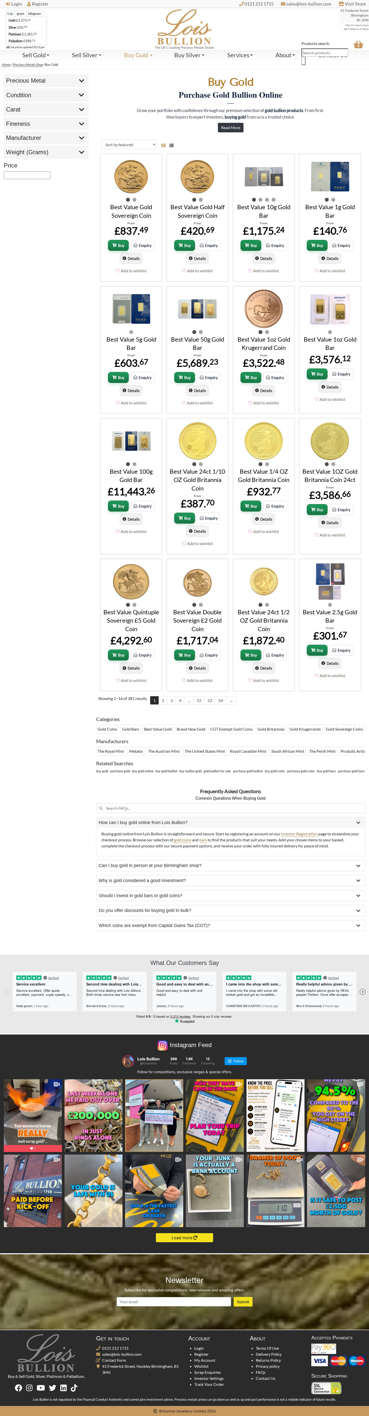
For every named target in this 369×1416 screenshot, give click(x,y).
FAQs (261, 1372)
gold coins (182, 839)
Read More (230, 127)
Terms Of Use (267, 1348)
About (283, 55)
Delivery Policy (269, 1354)
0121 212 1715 (115, 1348)
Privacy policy (268, 1366)
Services (238, 55)
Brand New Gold (191, 729)
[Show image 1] (128, 200)
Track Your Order (209, 1384)
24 (220, 700)
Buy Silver (187, 55)
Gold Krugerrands (305, 729)
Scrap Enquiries (207, 1372)
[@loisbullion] (128, 1061)
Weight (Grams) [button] (27, 152)
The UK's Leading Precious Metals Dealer (184, 47)
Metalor (136, 751)
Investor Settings (209, 1378)
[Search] (303, 61)
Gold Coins (107, 729)
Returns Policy (268, 1360)
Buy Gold (136, 55)
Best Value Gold (158, 729)
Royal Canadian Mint (248, 751)
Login (16, 4)
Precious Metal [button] (25, 80)
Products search (315, 43)
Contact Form (114, 1360)
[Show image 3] (267, 200)
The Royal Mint (111, 751)
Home (6, 65)
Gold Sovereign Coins (344, 729)
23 (210, 700)
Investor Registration (299, 833)
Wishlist (201, 1366)
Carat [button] (13, 109)
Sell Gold (34, 55)
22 (199, 700)
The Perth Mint (322, 751)
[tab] (10, 14)
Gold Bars (130, 729)
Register (40, 4)
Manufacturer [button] (23, 137)
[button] (231, 823)
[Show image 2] (135, 200)
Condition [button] (18, 95)
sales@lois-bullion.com (122, 1354)
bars (203, 839)
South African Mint (287, 751)
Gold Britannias (271, 729)
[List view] (170, 144)
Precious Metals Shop (28, 65)
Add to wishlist (134, 270)
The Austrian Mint (164, 751)
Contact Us (265, 1378)
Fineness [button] (18, 123)
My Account (204, 1360)
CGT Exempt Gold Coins (231, 729)
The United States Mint (205, 751)
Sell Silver (85, 55)
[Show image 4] (274, 200)
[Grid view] (163, 144)
